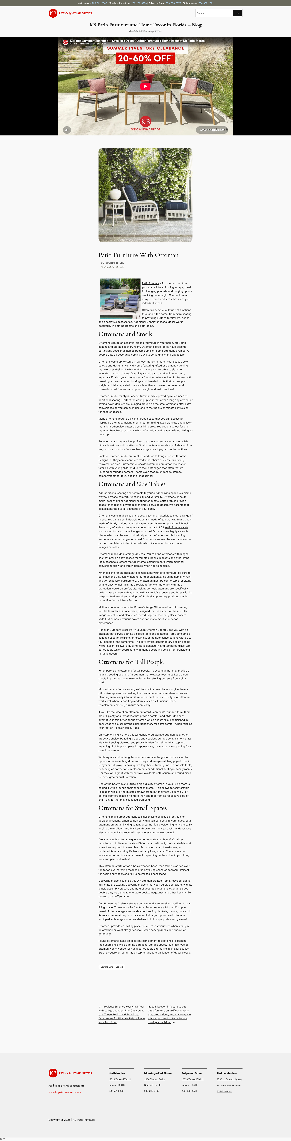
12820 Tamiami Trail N (193, 1079)
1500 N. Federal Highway (229, 1079)
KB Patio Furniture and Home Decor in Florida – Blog (145, 25)
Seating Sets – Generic (112, 267)
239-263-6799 (139, 3)
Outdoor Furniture (112, 263)
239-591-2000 (99, 3)
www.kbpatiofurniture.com (64, 1092)
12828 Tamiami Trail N (120, 1079)
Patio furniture (150, 283)
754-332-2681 (206, 3)
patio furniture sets (176, 527)
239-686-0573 (173, 3)
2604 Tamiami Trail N (154, 1079)
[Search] (237, 13)
